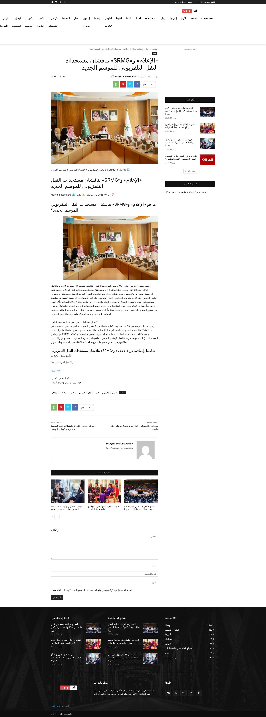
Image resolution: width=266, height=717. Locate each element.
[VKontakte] (168, 693)
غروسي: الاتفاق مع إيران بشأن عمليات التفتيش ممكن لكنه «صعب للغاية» (180, 142)
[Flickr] (183, 693)
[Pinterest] (123, 84)
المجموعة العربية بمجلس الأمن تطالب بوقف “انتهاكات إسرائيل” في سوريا (181, 111)
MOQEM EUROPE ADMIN (125, 76)
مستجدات (72, 393)
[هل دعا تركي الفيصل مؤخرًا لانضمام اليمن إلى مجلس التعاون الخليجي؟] (207, 159)
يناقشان (54, 393)
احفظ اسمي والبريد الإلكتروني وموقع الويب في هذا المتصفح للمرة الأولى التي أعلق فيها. (92, 590)
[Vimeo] (56, 2)
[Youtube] (52, 2)
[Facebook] (69, 2)
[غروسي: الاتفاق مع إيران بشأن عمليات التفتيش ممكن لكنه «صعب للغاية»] (68, 491)
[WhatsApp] (116, 84)
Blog (147, 49)
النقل (89, 393)
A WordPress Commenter (194, 192)
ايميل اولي (55, 705)
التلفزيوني (105, 393)
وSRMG (63, 393)
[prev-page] (58, 517)
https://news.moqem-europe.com (119, 448)
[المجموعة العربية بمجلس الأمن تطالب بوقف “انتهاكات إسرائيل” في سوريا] (141, 491)
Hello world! (171, 192)
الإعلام (114, 393)
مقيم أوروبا (56, 370)
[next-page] (53, 517)
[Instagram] (64, 2)
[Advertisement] (190, 70)
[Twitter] (60, 2)
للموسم (82, 393)
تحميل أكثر (191, 171)
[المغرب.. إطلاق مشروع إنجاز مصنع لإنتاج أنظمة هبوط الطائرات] (104, 491)
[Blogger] (199, 693)
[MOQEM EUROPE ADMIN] (113, 76)
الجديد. (96, 393)
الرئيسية (154, 49)
